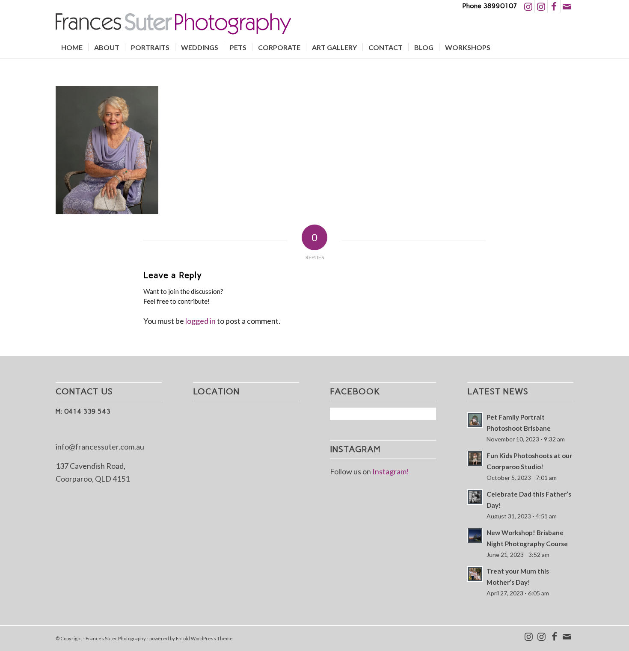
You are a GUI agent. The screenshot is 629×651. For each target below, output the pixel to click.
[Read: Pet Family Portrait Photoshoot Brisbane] (475, 420)
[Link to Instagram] (528, 6)
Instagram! (390, 471)
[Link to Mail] (567, 6)
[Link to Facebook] (554, 6)
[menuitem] (72, 47)
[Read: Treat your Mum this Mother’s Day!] (475, 574)
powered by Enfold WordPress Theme (191, 638)
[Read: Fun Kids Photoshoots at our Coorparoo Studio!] (475, 458)
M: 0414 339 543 (83, 411)
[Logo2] (173, 25)
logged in (200, 321)
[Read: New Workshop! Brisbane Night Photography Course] (475, 535)
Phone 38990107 (489, 6)
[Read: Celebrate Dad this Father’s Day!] (475, 497)
